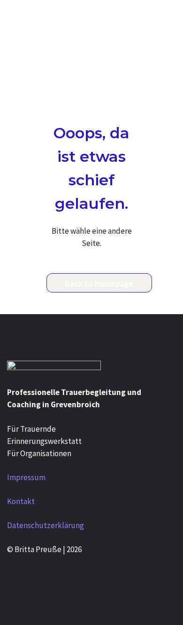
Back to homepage (99, 283)
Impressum (26, 477)
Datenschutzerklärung (45, 525)
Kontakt (21, 501)
